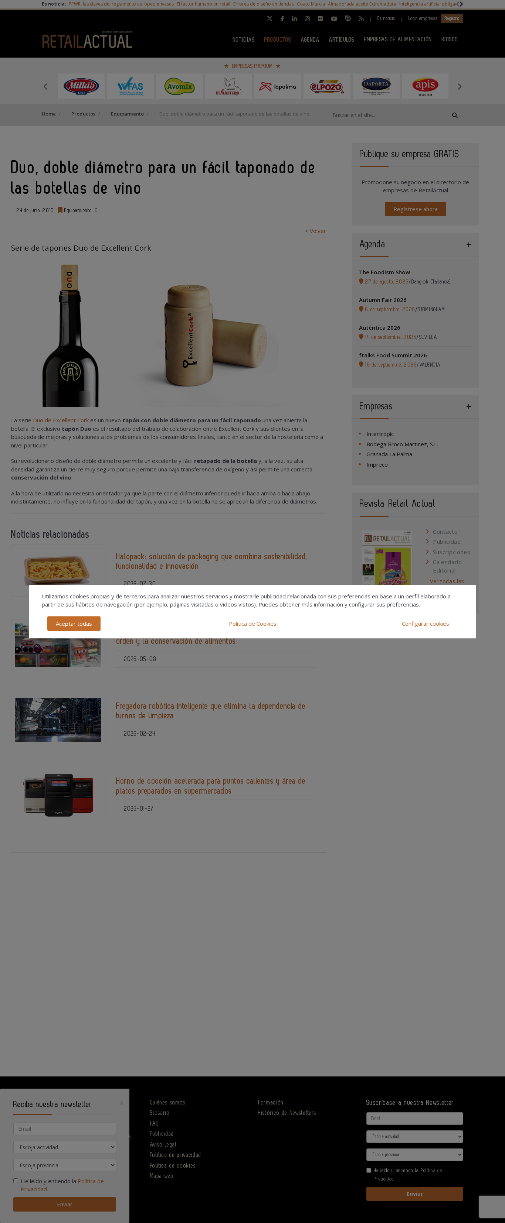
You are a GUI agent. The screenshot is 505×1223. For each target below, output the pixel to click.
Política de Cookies (253, 623)
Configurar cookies (425, 623)
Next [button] (459, 86)
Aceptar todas (74, 623)
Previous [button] (45, 86)
